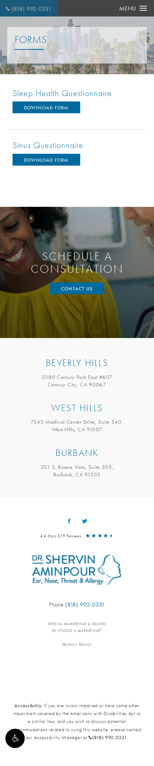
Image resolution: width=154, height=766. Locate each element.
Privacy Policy (77, 644)
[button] (15, 738)
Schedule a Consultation (77, 262)
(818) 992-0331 (32, 9)
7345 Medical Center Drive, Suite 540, (77, 425)
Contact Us (77, 289)
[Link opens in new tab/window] (69, 521)
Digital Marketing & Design (77, 627)
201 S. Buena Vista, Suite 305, (77, 470)
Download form (46, 108)
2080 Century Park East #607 (77, 381)
